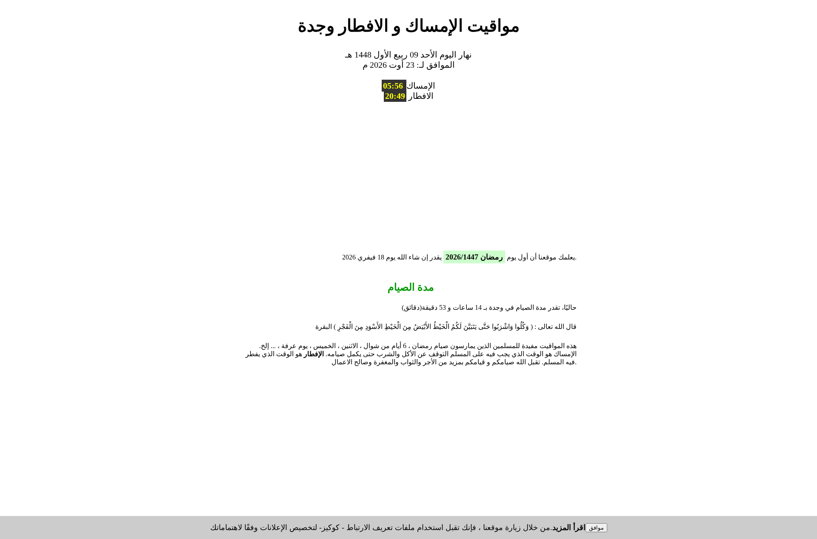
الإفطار (314, 353)
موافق (596, 528)
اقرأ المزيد (569, 527)
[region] (408, 173)
